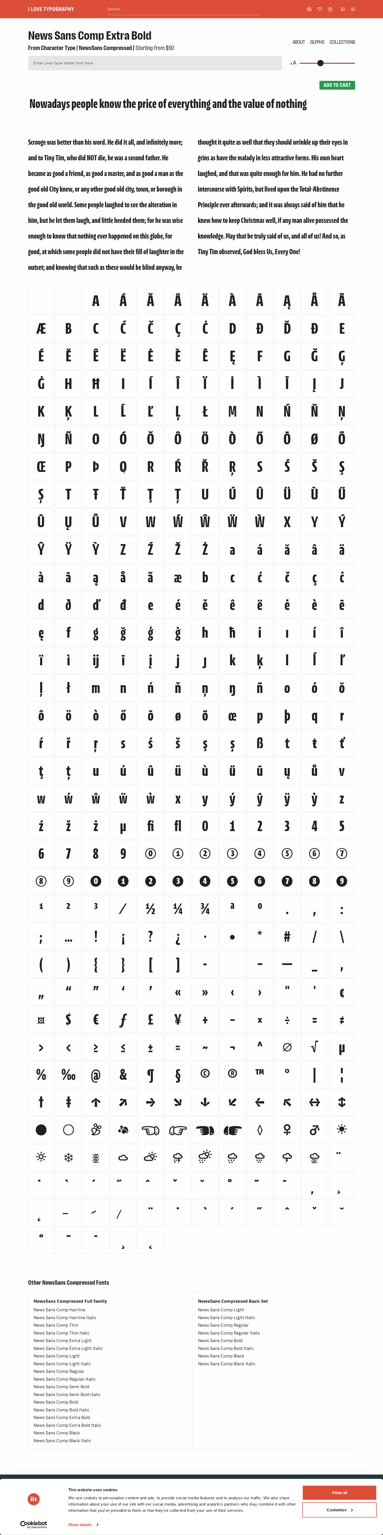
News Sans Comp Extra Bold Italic (67, 1425)
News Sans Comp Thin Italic (62, 1333)
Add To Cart (337, 85)
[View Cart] (342, 9)
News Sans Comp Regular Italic (65, 1379)
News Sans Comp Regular (59, 1371)
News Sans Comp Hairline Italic (65, 1317)
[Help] (330, 9)
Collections (342, 42)
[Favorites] (320, 9)
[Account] (309, 9)
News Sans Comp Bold (56, 1402)
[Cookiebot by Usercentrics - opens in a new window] (34, 1525)
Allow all (340, 1492)
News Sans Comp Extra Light (63, 1340)
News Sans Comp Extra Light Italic (68, 1348)
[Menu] (353, 9)
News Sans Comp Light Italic (62, 1364)
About (299, 42)
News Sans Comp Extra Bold (62, 1417)
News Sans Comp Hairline (59, 1310)
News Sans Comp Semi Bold (61, 1387)
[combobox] (183, 9)
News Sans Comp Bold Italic (61, 1410)
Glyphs (317, 42)
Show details (80, 1524)
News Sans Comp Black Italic (62, 1440)
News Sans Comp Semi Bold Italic (67, 1394)
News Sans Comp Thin (56, 1325)
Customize (337, 1509)
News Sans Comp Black (57, 1433)
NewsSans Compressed (105, 48)
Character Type (58, 48)
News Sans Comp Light (57, 1356)
